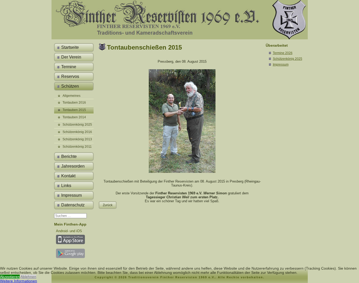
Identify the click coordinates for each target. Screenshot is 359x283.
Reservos (70, 76)
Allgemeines (71, 96)
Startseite (70, 47)
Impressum (71, 195)
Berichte (69, 156)
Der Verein (71, 57)
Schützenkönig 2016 (77, 132)
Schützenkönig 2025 (77, 124)
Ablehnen (28, 277)
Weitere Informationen (18, 281)
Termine (68, 67)
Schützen (70, 86)
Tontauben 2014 (74, 117)
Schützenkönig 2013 (77, 139)
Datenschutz (73, 205)
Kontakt (68, 176)
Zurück (107, 205)
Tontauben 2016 (74, 102)
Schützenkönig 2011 (77, 146)
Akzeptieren (10, 277)
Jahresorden (73, 166)
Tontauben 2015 (74, 110)
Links (66, 185)
